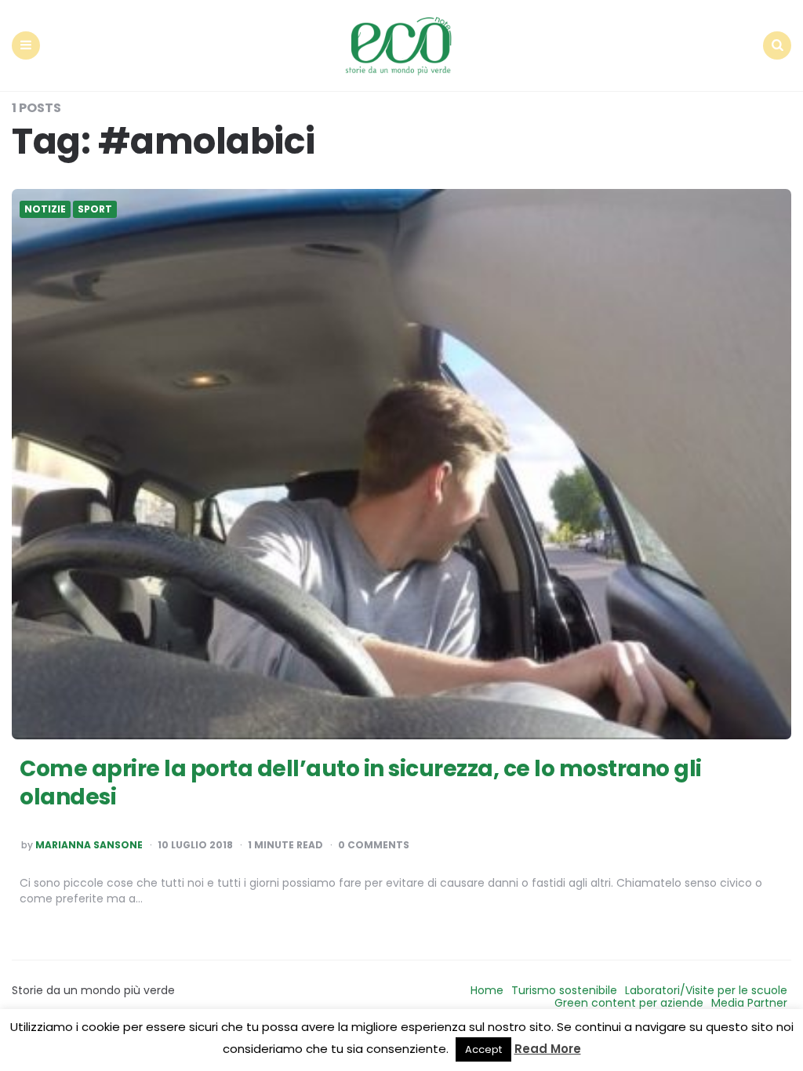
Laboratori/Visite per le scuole (706, 990)
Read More (547, 1048)
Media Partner (749, 1003)
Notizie (45, 209)
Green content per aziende (628, 1003)
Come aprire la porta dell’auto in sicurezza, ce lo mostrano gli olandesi (361, 782)
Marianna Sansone (89, 845)
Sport (95, 209)
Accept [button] (483, 1049)
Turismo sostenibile (564, 990)
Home (487, 990)
